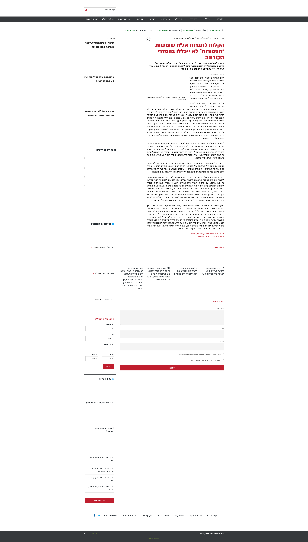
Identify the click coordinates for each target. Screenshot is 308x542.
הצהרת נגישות (154, 539)
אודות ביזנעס (196, 515)
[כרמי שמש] (93, 299)
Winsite (95, 534)
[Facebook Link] (94, 515)
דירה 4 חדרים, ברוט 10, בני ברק (100, 402)
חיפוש (108, 366)
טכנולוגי (178, 19)
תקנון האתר (146, 515)
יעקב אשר (215, 236)
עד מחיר (94, 354)
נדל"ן (207, 19)
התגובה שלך (220, 308)
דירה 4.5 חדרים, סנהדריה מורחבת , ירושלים (103, 470)
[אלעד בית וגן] (93, 273)
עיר (112, 334)
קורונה (207, 236)
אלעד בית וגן (108, 273)
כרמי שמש (109, 299)
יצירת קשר (179, 515)
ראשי (222, 38)
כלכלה (220, 19)
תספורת (201, 236)
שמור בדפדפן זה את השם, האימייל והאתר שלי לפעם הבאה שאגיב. (199, 354)
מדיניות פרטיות (129, 515)
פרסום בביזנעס (110, 515)
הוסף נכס (98, 500)
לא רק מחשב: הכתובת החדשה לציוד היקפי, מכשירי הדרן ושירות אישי (213, 271)
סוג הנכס (110, 324)
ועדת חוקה (201, 234)
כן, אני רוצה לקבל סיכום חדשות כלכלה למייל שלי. (206, 360)
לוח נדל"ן (106, 19)
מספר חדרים (108, 344)
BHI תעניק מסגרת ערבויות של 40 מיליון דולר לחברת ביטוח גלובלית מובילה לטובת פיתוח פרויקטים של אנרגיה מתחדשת (158, 274)
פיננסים (193, 19)
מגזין (152, 19)
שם (223, 328)
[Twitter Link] (99, 515)
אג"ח (217, 234)
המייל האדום (92, 19)
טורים (140, 19)
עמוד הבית (212, 515)
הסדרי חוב (210, 234)
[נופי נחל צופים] (91, 247)
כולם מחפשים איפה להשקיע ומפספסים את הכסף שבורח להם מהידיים (185, 271)
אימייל (222, 341)
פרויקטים (122, 19)
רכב (165, 19)
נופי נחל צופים (107, 247)
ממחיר (111, 354)
